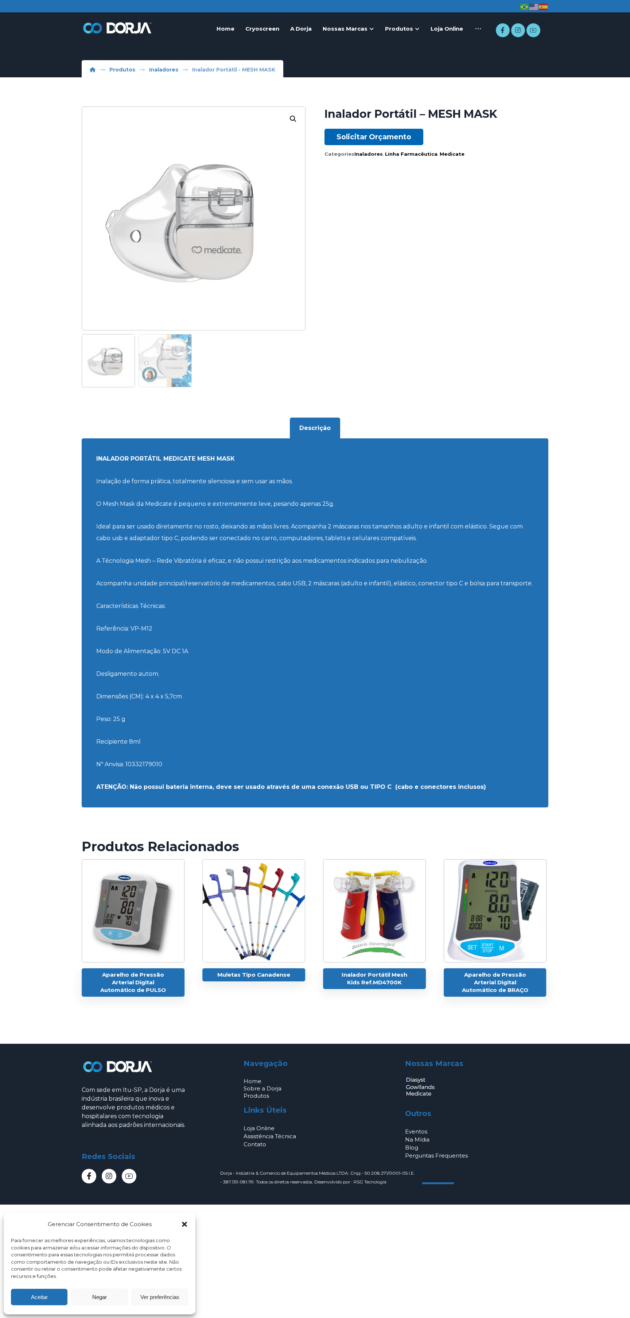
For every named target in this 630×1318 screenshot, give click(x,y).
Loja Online (259, 1128)
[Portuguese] (524, 6)
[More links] (478, 28)
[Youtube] (533, 30)
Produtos (256, 1095)
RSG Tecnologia (370, 1182)
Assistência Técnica (270, 1136)
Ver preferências (159, 1297)
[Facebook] (503, 30)
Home (252, 1081)
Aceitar (39, 1297)
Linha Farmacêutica (411, 154)
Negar (99, 1297)
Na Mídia (417, 1139)
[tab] (315, 428)
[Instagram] (518, 30)
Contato (255, 1144)
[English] (534, 6)
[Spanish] (543, 6)
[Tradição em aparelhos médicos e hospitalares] (118, 28)
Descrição (315, 428)
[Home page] (93, 69)
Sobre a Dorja (262, 1088)
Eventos (416, 1131)
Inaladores (368, 154)
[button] (184, 1224)
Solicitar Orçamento (374, 136)
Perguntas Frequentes (436, 1155)
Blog (411, 1147)
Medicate (452, 154)
